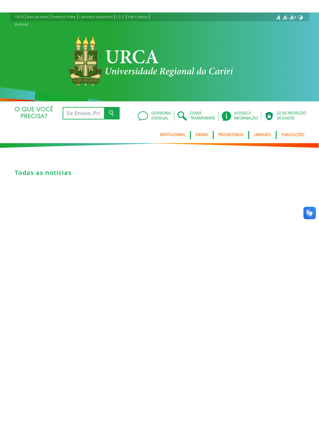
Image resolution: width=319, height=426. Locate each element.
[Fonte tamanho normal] (278, 17)
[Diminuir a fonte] (285, 17)
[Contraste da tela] (300, 17)
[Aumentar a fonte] (293, 17)
